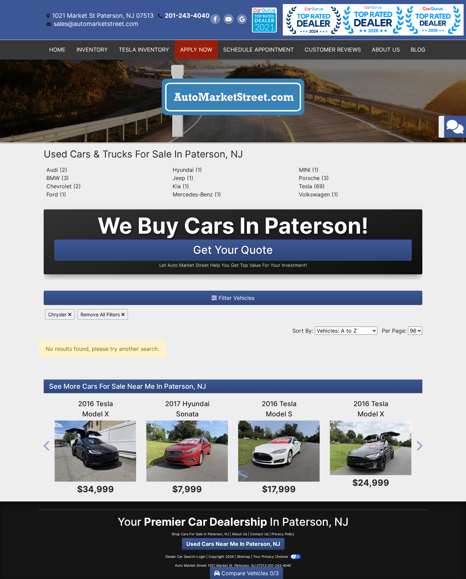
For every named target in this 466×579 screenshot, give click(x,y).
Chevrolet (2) (63, 186)
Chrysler (58, 314)
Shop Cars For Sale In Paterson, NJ (200, 534)
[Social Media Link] (264, 20)
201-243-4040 (187, 15)
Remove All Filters (101, 314)
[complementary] (445, 558)
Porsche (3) (314, 178)
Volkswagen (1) (318, 194)
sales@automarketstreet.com (96, 23)
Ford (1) (56, 194)
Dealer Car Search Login (185, 556)
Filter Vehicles (235, 297)
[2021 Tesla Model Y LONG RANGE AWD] (95, 451)
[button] (47, 446)
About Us (239, 534)
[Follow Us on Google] (242, 19)
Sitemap (243, 556)
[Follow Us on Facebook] (215, 19)
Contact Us (259, 534)
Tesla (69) (312, 186)
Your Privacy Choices (271, 556)
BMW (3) (57, 178)
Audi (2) (56, 169)
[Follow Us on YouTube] (228, 19)
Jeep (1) (183, 178)
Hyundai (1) (187, 169)
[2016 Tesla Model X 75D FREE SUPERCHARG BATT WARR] (187, 451)
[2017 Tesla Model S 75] (279, 451)
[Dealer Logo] (233, 100)
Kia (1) (181, 186)
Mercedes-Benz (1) (197, 194)
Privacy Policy (283, 534)
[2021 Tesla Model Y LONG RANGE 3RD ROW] (370, 451)
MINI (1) (309, 169)
